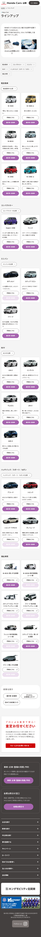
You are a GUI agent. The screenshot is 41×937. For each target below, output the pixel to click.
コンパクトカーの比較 (10, 211)
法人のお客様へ (7, 869)
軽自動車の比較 (8, 89)
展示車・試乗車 (10, 122)
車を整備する (6, 842)
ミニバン (29, 64)
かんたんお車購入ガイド (29, 696)
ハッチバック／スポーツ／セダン (20, 69)
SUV (3, 69)
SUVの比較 (6, 353)
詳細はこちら (10, 117)
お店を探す (6, 822)
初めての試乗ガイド (11, 702)
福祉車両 (5, 74)
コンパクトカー (17, 64)
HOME (3, 8)
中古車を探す (6, 835)
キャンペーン (6, 849)
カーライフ (5, 855)
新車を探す (6, 829)
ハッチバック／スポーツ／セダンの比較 (15, 475)
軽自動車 (5, 64)
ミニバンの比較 (8, 264)
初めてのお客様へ (8, 862)
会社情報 (5, 875)
